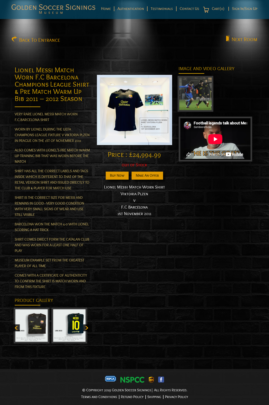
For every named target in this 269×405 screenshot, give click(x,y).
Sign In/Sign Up (244, 9)
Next (244, 39)
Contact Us (189, 8)
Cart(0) (217, 9)
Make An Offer (147, 175)
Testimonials (162, 8)
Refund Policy (132, 397)
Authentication (130, 8)
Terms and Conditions (99, 397)
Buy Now (117, 175)
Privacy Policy (176, 397)
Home (106, 8)
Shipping (154, 397)
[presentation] (17, 327)
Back (39, 40)
